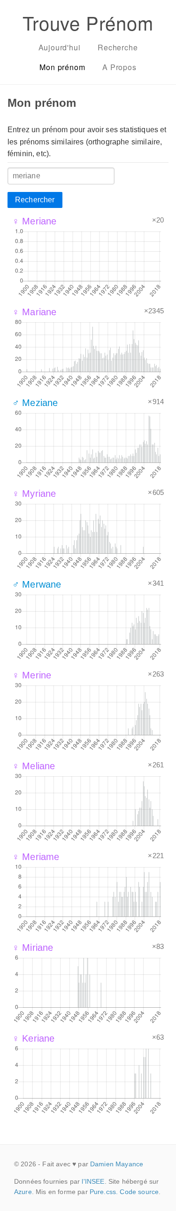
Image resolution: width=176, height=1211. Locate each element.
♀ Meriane (34, 221)
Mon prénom (62, 67)
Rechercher (35, 200)
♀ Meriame (35, 857)
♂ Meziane (35, 403)
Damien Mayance (116, 1164)
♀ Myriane (34, 493)
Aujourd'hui (59, 47)
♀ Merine (31, 675)
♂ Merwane (36, 584)
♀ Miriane (32, 947)
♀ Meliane (33, 766)
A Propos (119, 67)
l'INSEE (93, 1181)
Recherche (118, 47)
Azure (23, 1191)
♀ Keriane (33, 1038)
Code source (139, 1191)
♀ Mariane (34, 312)
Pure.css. (104, 1191)
